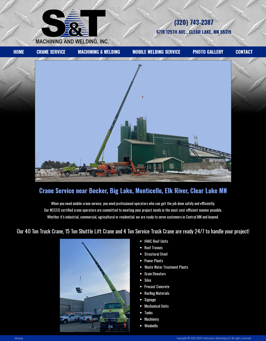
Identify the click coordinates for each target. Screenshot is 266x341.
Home (19, 51)
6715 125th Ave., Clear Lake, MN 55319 (193, 31)
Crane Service (51, 51)
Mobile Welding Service (156, 51)
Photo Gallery (208, 51)
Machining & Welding (99, 51)
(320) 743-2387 (193, 22)
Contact (244, 51)
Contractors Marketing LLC (217, 338)
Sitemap (19, 338)
